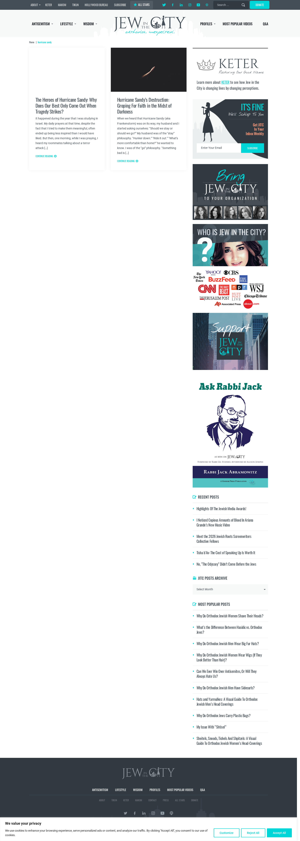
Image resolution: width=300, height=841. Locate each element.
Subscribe (150, 455)
